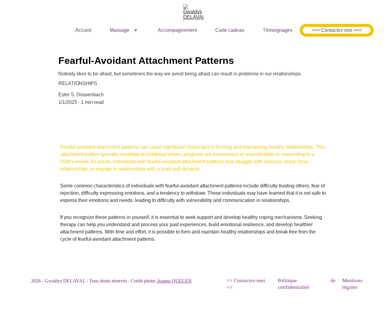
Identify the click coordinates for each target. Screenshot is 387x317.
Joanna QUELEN (174, 280)
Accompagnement (177, 30)
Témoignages (277, 30)
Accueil (83, 30)
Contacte (243, 280)
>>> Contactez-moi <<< (337, 30)
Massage (119, 30)
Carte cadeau (229, 30)
